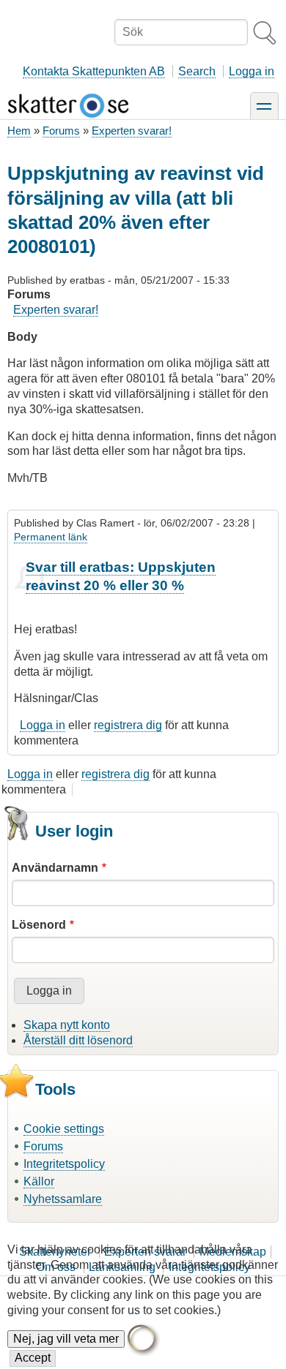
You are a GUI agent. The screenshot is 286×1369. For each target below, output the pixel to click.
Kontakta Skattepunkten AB (94, 71)
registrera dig (128, 725)
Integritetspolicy (64, 1164)
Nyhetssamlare (62, 1199)
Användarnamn (55, 867)
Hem (19, 130)
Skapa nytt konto (66, 1025)
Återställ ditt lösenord (78, 1040)
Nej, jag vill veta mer (66, 1338)
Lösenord (39, 925)
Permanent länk (50, 537)
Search (197, 71)
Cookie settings (63, 1129)
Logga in (251, 71)
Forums (61, 130)
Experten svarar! (132, 130)
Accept (33, 1357)
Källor (38, 1181)
